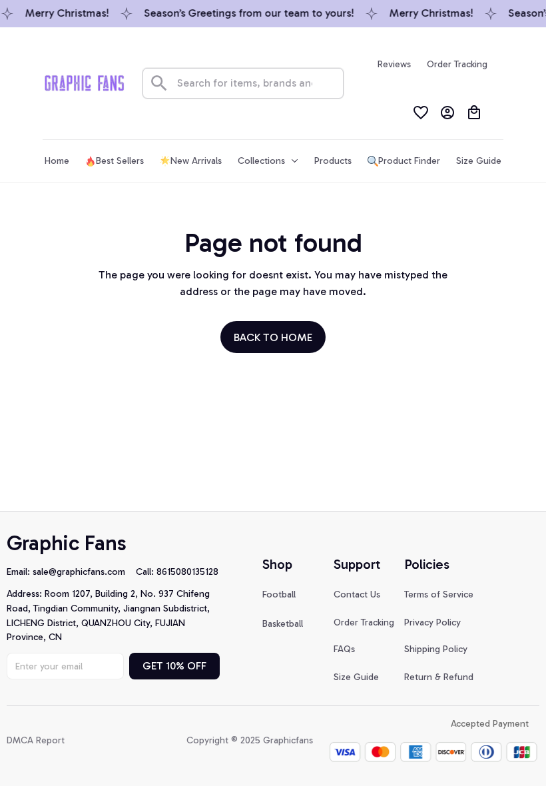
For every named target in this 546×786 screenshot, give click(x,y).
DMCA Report (36, 740)
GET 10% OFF (174, 665)
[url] (84, 572)
